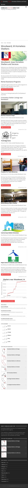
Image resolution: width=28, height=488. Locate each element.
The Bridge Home (6, 141)
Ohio (3, 471)
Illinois (3, 477)
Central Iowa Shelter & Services (10, 233)
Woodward (9, 42)
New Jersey (4, 479)
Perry (9, 338)
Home (2, 42)
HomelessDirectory (10, 8)
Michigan (3, 466)
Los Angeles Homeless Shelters (13, 384)
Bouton (9, 325)
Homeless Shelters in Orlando (13, 366)
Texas (3, 475)
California (3, 464)
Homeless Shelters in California (13, 360)
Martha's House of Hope (8, 115)
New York (3, 462)
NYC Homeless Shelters (12, 372)
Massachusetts (4, 473)
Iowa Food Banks (4, 306)
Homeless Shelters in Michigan (13, 354)
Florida (3, 468)
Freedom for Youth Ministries (9, 172)
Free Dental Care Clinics (6, 310)
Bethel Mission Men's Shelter (9, 203)
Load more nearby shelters (8, 301)
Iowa (5, 42)
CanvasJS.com (25, 297)
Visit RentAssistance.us (7, 89)
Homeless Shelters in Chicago (13, 349)
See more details (6, 127)
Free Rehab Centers (5, 314)
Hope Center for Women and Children (11, 263)
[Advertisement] (14, 26)
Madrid (9, 329)
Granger (9, 332)
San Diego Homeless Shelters (13, 378)
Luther (9, 341)
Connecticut (4, 481)
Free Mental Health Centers (7, 318)
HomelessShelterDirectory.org (14, 486)
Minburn (9, 335)
